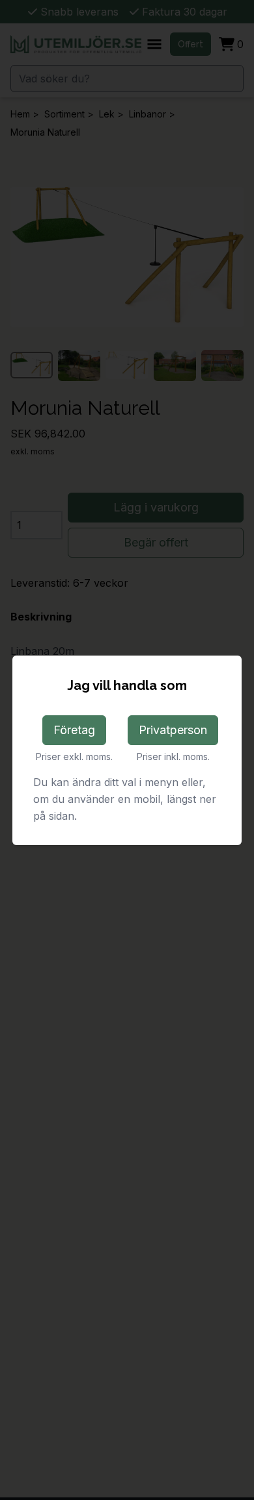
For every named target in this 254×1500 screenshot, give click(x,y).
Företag (74, 730)
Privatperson (173, 730)
